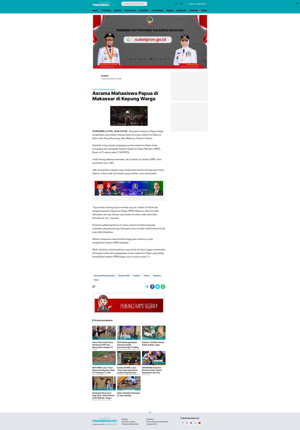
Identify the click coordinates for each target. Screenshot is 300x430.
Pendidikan (157, 10)
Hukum (147, 276)
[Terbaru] (176, 3)
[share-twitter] (157, 286)
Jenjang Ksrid (151, 424)
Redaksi (125, 419)
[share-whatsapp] (163, 286)
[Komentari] (93, 286)
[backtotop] (150, 413)
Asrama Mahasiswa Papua (103, 89)
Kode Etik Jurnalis (128, 422)
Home (95, 10)
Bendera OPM (124, 276)
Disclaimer (150, 419)
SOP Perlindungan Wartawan (157, 422)
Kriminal (193, 10)
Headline (143, 10)
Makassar (181, 10)
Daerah (117, 10)
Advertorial (130, 10)
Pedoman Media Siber (130, 424)
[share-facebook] (152, 286)
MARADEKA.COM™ (111, 424)
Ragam (169, 10)
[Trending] (181, 3)
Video (204, 10)
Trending (106, 10)
